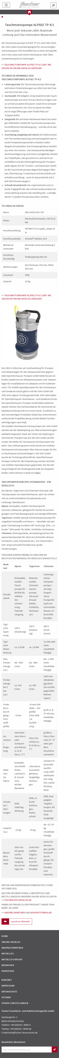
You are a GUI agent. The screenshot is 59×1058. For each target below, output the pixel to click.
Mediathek (8, 965)
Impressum (8, 985)
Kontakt (7, 979)
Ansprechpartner (14, 912)
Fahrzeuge (8, 970)
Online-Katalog (11, 941)
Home (5, 935)
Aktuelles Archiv (12, 959)
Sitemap (6, 997)
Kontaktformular (41, 912)
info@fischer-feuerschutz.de (23, 1032)
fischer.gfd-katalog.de (17, 899)
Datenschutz (9, 991)
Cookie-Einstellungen (15, 1002)
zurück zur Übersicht (20, 921)
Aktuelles (8, 953)
